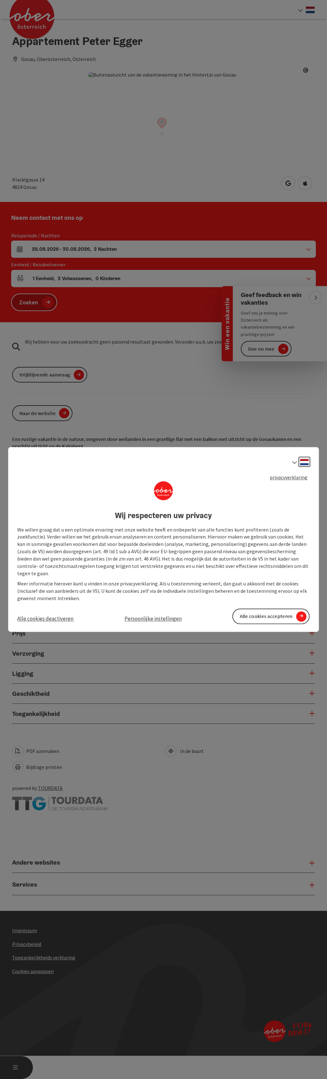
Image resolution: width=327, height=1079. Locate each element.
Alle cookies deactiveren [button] (45, 618)
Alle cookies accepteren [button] (266, 616)
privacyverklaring (289, 477)
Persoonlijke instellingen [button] (153, 618)
